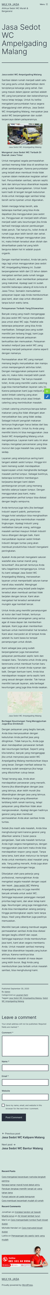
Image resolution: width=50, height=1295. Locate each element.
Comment (7, 1032)
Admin (7, 992)
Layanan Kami (22, 995)
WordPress (27, 1285)
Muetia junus (8, 1216)
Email (5, 1076)
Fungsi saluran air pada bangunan (18, 1196)
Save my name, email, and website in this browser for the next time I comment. (24, 1107)
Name (5, 1061)
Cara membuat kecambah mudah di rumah (23, 1200)
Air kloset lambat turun (29, 1216)
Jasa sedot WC (22, 885)
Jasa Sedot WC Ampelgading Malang (25, 998)
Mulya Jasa (10, 4)
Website (6, 1091)
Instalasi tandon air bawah (28, 1212)
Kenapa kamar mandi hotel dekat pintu (21, 1185)
